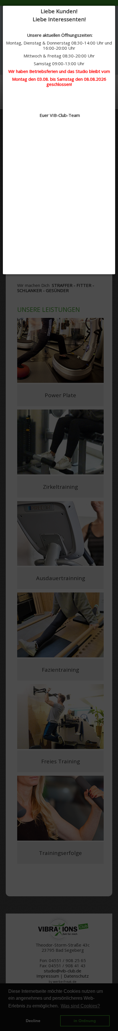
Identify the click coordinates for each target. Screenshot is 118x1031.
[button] (113, 7)
